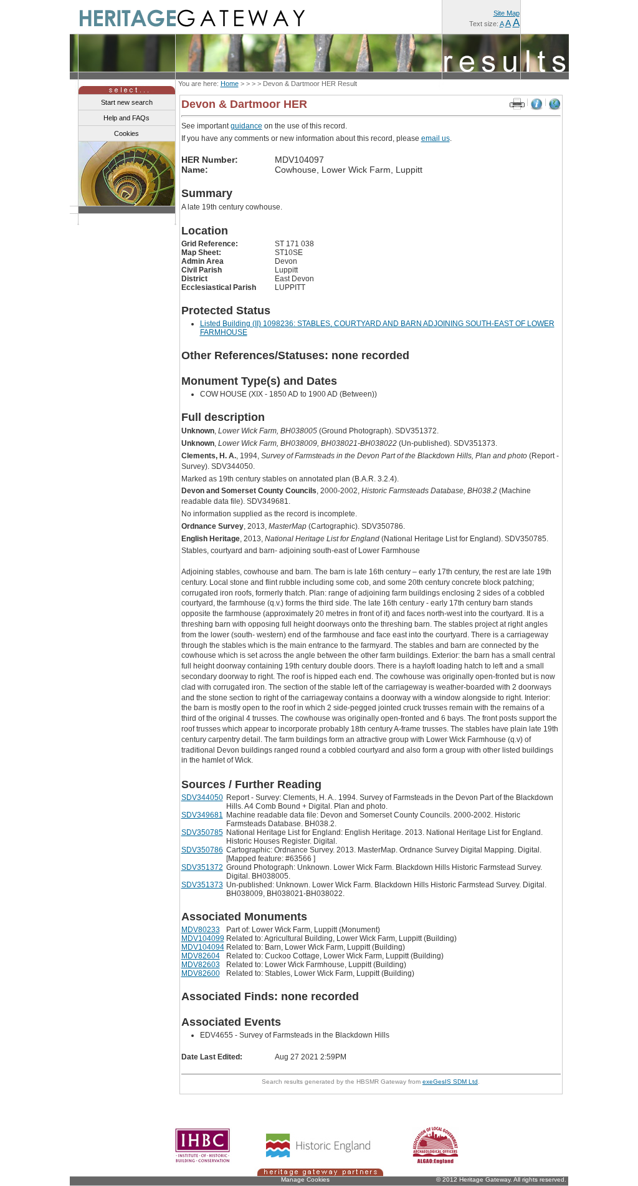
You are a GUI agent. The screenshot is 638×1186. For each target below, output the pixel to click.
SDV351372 (202, 867)
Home (230, 83)
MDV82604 (200, 956)
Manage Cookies (305, 1179)
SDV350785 (202, 832)
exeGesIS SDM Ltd (450, 1081)
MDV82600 (200, 973)
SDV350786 (202, 850)
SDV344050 (202, 797)
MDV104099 (202, 938)
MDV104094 (202, 947)
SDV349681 (202, 815)
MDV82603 (200, 964)
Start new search (127, 102)
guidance (246, 126)
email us (435, 138)
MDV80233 (200, 929)
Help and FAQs (126, 118)
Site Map (506, 13)
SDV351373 (202, 884)
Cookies (126, 133)
